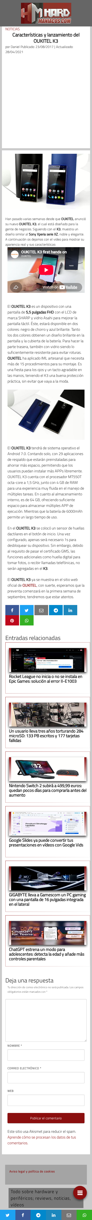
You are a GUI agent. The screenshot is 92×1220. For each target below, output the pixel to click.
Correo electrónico (24, 1068)
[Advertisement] (46, 102)
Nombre (14, 1045)
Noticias (12, 29)
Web (10, 1091)
